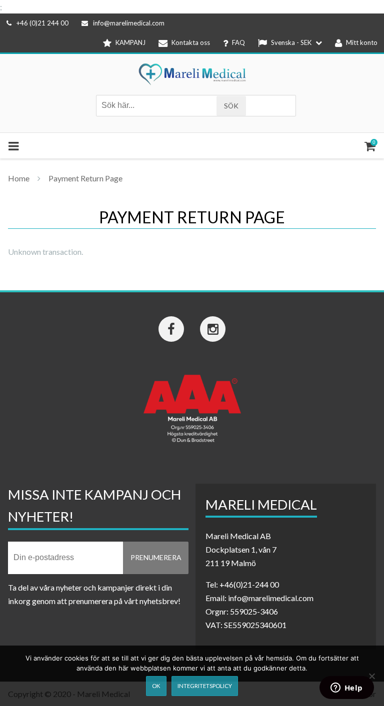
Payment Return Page (85, 178)
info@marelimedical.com (128, 23)
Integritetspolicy (205, 686)
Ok (156, 686)
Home (19, 178)
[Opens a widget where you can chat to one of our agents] (346, 688)
